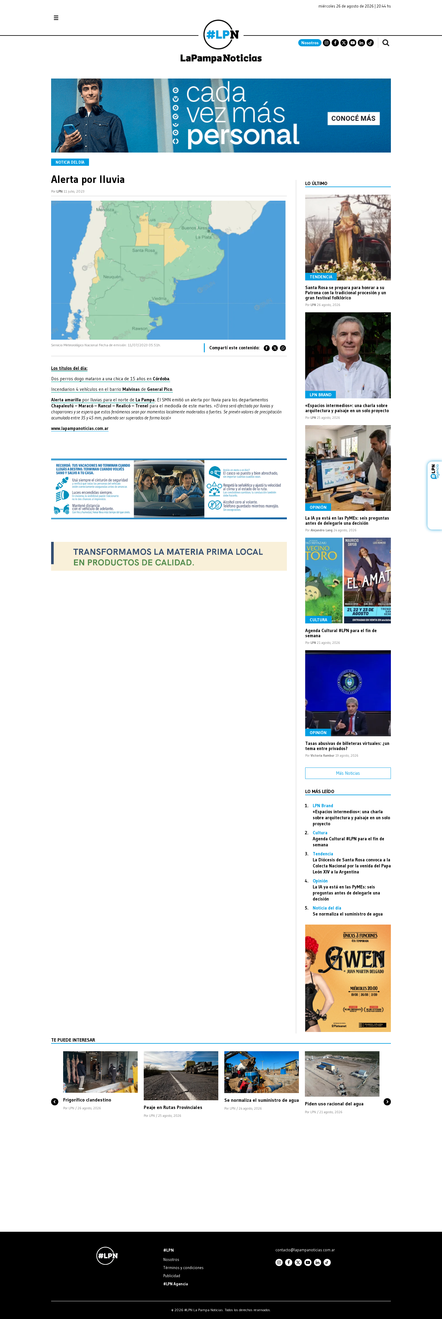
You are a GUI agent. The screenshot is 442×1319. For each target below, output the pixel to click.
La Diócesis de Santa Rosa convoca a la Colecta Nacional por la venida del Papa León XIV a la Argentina (352, 866)
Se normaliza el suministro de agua (348, 914)
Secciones (72, 17)
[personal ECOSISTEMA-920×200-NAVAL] (221, 151)
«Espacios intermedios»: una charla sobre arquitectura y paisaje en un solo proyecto (347, 408)
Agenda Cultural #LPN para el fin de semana (341, 633)
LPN (60, 191)
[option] (100, 1081)
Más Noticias (348, 773)
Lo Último (316, 183)
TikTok (370, 42)
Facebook (335, 42)
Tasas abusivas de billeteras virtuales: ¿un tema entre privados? (347, 745)
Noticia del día (70, 162)
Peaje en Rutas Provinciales (173, 1107)
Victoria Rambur (322, 755)
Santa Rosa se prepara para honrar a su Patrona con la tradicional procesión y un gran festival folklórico (345, 293)
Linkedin (361, 42)
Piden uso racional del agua (334, 1104)
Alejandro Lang (322, 530)
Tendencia (321, 277)
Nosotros (309, 42)
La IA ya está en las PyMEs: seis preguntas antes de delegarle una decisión (347, 520)
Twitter (344, 42)
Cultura (318, 619)
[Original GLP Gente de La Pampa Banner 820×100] (169, 569)
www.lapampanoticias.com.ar (80, 428)
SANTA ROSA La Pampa (353, 21)
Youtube (352, 42)
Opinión (318, 507)
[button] (54, 1091)
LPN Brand (320, 394)
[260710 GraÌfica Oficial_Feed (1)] (348, 1030)
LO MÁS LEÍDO (319, 791)
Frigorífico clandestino (87, 1100)
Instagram (326, 42)
